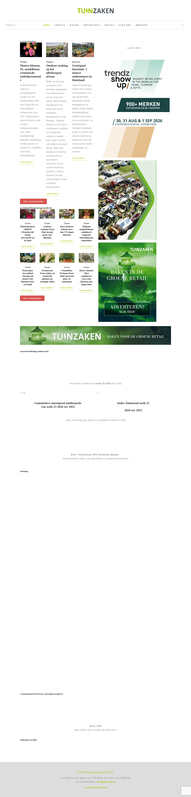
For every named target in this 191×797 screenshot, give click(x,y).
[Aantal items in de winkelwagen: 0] (183, 25)
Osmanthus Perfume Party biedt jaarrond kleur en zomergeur (67, 276)
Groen (28, 223)
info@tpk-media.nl (106, 782)
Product (23, 62)
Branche (76, 62)
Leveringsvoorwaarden (95, 787)
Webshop (24, 471)
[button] (22, 744)
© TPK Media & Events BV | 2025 (95, 772)
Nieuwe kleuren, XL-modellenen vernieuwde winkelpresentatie (30, 73)
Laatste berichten (28, 41)
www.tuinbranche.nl (118, 458)
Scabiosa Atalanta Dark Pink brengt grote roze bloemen (47, 232)
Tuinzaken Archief (28, 740)
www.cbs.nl (111, 730)
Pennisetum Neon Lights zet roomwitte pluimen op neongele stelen (47, 276)
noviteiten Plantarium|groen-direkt (36, 208)
